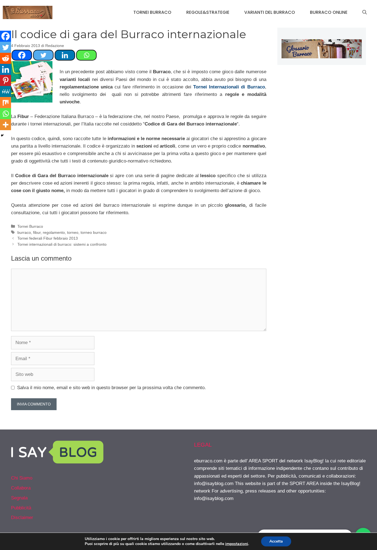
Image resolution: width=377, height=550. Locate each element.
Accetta (276, 541)
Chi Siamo (21, 478)
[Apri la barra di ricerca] (364, 12)
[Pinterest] (5, 80)
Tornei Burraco (152, 12)
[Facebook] (22, 55)
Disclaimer (22, 517)
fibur (37, 232)
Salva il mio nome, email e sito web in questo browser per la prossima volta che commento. (111, 387)
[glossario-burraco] (322, 56)
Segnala (19, 498)
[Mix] (5, 102)
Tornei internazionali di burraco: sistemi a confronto (62, 244)
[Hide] (2, 135)
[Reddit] (5, 58)
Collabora (21, 488)
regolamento (54, 232)
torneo (72, 232)
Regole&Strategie (207, 12)
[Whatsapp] (86, 55)
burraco (24, 232)
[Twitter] (43, 55)
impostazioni (236, 543)
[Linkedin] (65, 55)
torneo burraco (94, 232)
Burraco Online (328, 12)
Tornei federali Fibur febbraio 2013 (47, 238)
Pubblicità (21, 507)
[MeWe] (5, 91)
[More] (5, 124)
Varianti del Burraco (269, 12)
